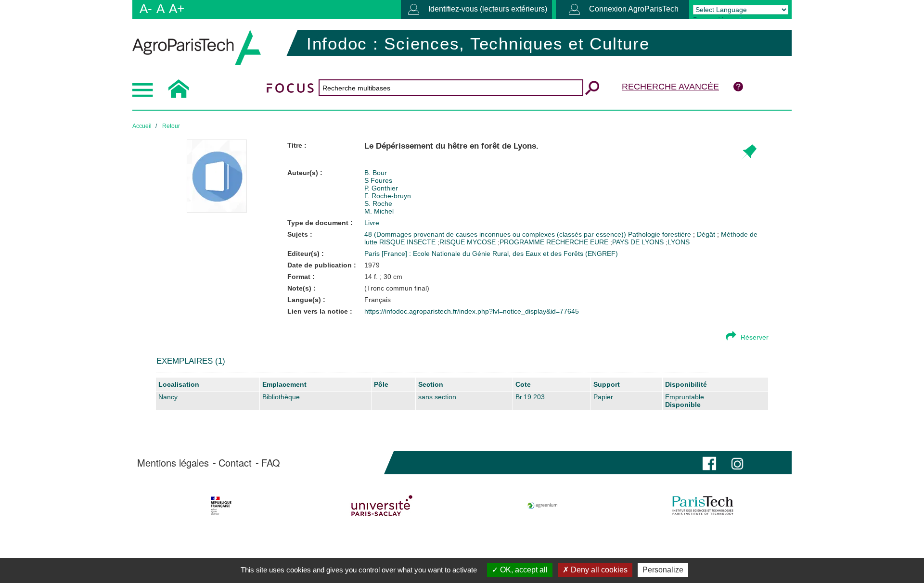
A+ (176, 8)
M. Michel (379, 211)
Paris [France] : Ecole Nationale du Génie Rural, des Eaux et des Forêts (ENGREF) (491, 253)
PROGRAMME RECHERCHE (544, 242)
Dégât (707, 234)
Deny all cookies (598, 570)
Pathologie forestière (660, 234)
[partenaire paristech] (703, 506)
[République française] (221, 506)
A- (146, 8)
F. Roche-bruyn (387, 196)
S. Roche (378, 203)
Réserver (755, 337)
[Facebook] (709, 462)
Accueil (142, 126)
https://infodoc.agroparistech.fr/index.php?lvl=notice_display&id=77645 (471, 311)
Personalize (662, 570)
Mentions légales (173, 463)
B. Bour (375, 173)
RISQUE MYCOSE (467, 242)
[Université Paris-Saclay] (382, 506)
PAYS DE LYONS (638, 242)
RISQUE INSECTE (408, 242)
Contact (235, 463)
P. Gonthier (381, 188)
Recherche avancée (670, 86)
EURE (599, 242)
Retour (171, 126)
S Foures (378, 180)
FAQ (270, 463)
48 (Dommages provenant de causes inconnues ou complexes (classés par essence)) (496, 234)
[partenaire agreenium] (543, 506)
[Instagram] (737, 462)
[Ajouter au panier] (748, 152)
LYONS (678, 242)
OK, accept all (523, 570)
